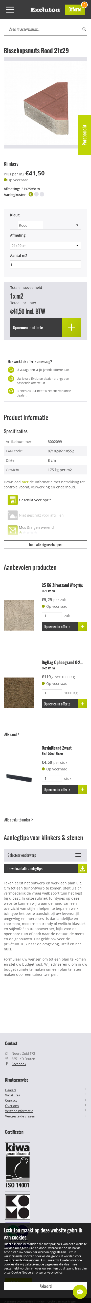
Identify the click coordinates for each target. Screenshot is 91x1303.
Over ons (12, 1105)
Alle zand (10, 734)
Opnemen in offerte (57, 627)
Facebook (19, 1064)
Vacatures (12, 1095)
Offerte (77, 9)
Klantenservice (16, 1080)
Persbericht (84, 135)
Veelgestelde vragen (20, 1116)
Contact (11, 1100)
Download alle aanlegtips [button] (25, 868)
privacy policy (52, 1272)
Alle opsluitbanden (17, 820)
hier (25, 482)
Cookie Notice (21, 1272)
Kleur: (15, 214)
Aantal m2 (18, 255)
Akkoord (46, 1286)
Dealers (10, 1090)
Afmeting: (18, 235)
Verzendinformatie (19, 1111)
